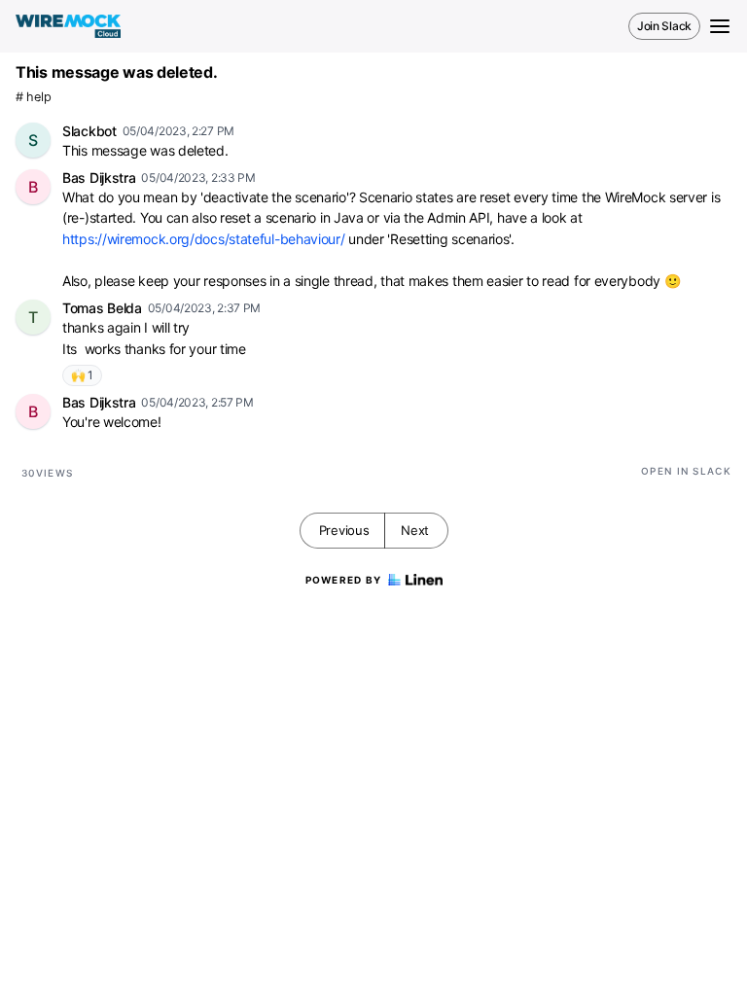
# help (33, 96)
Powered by (343, 580)
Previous (344, 530)
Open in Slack (686, 471)
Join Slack (664, 25)
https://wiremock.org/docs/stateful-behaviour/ (203, 239)
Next (415, 530)
